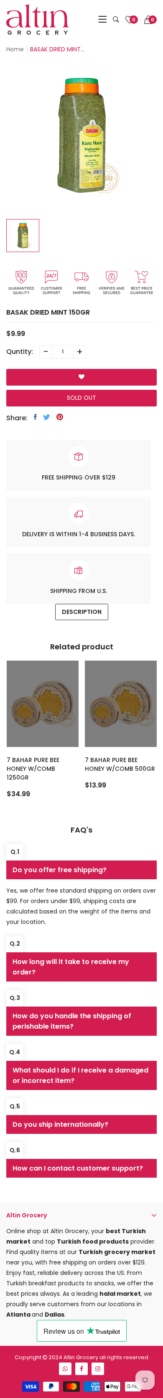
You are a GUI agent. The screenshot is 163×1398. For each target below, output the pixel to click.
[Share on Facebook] (35, 417)
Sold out (81, 398)
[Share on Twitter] (46, 417)
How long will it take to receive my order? (71, 967)
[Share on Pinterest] (59, 417)
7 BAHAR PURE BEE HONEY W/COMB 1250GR (33, 769)
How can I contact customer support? (78, 1168)
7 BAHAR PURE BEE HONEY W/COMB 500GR (120, 764)
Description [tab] (82, 612)
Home (15, 49)
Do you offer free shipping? (60, 870)
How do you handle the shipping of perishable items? (72, 1021)
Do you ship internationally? (60, 1124)
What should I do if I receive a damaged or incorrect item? (80, 1075)
